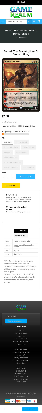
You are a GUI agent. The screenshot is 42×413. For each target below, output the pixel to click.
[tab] (21, 231)
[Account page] (34, 21)
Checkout (21, 2)
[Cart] (38, 21)
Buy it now (10, 186)
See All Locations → (16, 321)
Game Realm (21, 37)
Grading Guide (29, 126)
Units (4, 173)
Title (3, 138)
